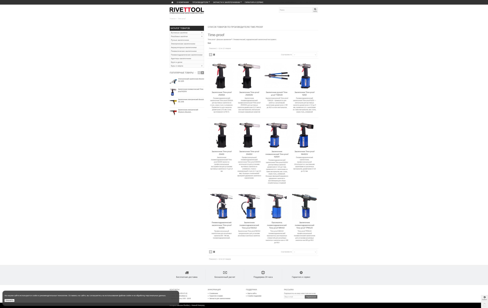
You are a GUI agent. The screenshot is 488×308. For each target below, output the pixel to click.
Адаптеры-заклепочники (181, 58)
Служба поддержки (253, 296)
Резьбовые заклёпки (179, 36)
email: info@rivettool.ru (178, 296)
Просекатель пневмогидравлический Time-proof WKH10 (277, 225)
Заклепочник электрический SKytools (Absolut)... (188, 111)
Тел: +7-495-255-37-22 (178, 293)
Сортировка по (286, 55)
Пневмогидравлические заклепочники (186, 55)
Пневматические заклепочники (184, 51)
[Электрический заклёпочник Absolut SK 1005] (173, 82)
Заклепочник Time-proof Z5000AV (249, 93)
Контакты (174, 290)
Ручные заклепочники (180, 40)
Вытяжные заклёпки (179, 33)
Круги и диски (176, 62)
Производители (200, 2)
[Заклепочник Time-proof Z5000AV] (249, 76)
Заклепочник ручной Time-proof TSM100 (277, 93)
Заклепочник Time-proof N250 (304, 93)
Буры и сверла (177, 66)
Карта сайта (251, 293)
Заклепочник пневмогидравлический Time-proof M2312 (249, 225)
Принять (9, 300)
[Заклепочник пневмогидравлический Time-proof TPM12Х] (304, 206)
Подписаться (311, 297)
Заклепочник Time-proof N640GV (304, 152)
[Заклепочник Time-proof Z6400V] (249, 135)
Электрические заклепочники (183, 44)
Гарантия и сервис (254, 2)
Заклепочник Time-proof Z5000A (222, 93)
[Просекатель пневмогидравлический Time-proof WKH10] (276, 206)
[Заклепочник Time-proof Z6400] (221, 135)
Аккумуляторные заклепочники (184, 47)
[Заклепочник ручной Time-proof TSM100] (276, 76)
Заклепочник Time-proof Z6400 (222, 152)
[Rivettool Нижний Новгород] (187, 10)
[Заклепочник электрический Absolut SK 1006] (173, 102)
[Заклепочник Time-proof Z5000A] (221, 76)
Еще (209, 43)
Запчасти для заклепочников (219, 298)
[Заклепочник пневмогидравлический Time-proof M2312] (249, 206)
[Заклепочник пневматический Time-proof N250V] (173, 92)
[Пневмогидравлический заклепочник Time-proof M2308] (221, 206)
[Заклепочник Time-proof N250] (304, 76)
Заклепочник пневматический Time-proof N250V (191, 90)
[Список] (214, 54)
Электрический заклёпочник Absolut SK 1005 (191, 80)
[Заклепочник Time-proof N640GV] (304, 135)
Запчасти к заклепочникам (226, 2)
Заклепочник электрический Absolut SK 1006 (191, 101)
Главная (173, 19)
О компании (183, 2)
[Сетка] (210, 54)
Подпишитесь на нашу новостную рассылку (300, 293)
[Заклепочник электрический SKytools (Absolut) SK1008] (173, 113)
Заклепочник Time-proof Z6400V (249, 152)
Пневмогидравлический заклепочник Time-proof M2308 (221, 225)
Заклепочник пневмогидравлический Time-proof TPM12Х (304, 225)
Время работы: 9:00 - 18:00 (180, 298)
